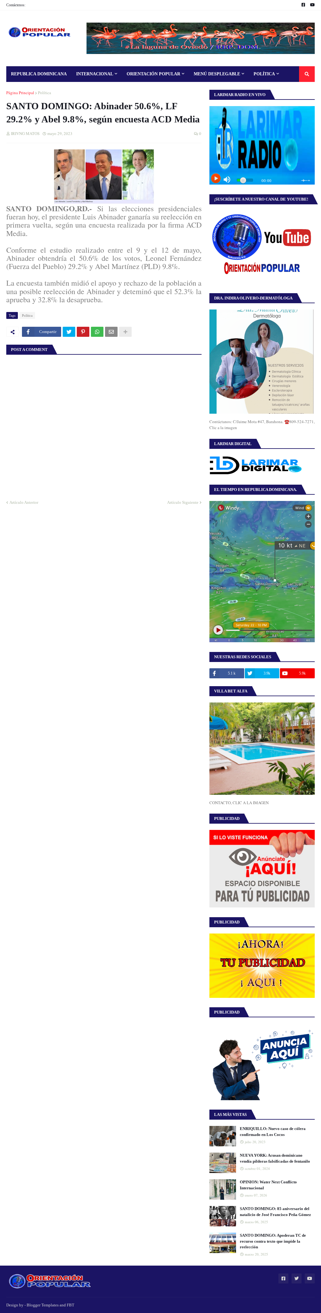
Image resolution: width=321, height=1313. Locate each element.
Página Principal (20, 92)
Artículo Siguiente (182, 502)
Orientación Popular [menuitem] (153, 74)
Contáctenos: (15, 5)
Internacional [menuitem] (94, 74)
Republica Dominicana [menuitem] (39, 74)
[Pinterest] (83, 332)
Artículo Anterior (23, 502)
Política (44, 92)
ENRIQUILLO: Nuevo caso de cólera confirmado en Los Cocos (273, 1131)
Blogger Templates (43, 1305)
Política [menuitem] (264, 74)
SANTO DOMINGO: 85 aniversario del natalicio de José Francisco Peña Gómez (275, 1211)
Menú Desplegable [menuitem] (217, 74)
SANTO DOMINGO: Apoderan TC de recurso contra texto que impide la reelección (273, 1241)
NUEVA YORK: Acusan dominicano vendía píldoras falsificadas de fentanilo (275, 1158)
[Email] (111, 332)
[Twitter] (69, 332)
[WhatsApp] (97, 332)
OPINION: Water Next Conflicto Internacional (268, 1185)
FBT (70, 1305)
